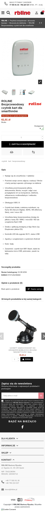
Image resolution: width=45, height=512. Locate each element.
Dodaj (28, 359)
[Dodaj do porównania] (33, 152)
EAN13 (4, 275)
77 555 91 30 (14, 5)
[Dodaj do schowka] (11, 152)
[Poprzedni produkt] (40, 23)
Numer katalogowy (9, 272)
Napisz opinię (36, 289)
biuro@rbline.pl (11, 489)
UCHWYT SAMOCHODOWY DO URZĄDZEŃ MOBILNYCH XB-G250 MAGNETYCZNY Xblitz (22, 350)
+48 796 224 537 (12, 483)
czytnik (4, 161)
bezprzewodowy (18, 161)
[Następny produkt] (41, 23)
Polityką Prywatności (26, 416)
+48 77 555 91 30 (13, 481)
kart (9, 161)
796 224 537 (24, 5)
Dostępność (39, 126)
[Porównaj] (25, 345)
